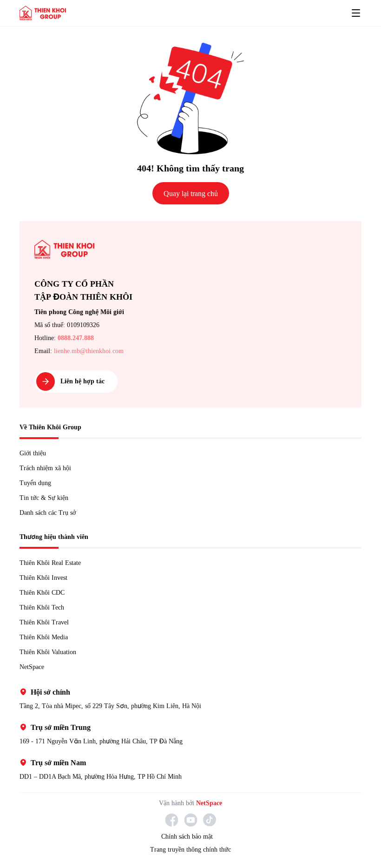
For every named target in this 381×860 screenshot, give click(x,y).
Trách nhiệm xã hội (48, 468)
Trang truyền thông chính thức (190, 850)
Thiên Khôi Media (46, 637)
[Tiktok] (209, 820)
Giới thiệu (33, 453)
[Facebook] (171, 820)
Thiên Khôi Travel (46, 622)
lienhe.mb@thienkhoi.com (93, 351)
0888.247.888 (83, 338)
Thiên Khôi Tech (44, 607)
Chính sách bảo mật (186, 837)
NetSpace (35, 667)
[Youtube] (190, 820)
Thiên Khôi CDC (44, 592)
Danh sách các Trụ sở (52, 512)
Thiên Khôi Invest (46, 577)
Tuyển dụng (37, 483)
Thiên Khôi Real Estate (54, 562)
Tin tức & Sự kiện (44, 497)
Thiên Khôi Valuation (51, 652)
